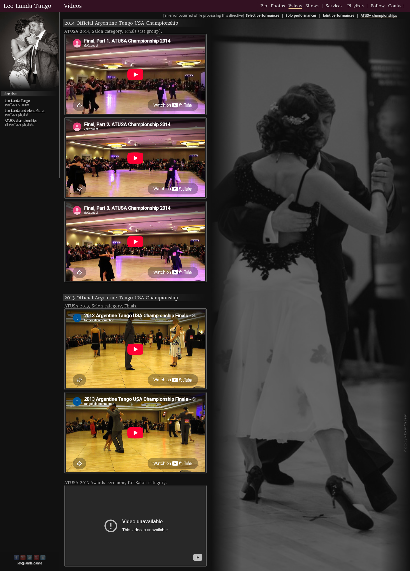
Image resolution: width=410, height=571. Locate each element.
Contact (396, 6)
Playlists (355, 6)
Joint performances (338, 15)
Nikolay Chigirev (405, 426)
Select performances (262, 15)
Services (334, 6)
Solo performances (301, 15)
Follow (378, 6)
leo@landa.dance (30, 563)
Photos (278, 6)
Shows (312, 6)
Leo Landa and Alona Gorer (25, 111)
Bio (264, 6)
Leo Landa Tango (17, 101)
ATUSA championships (379, 15)
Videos (295, 6)
